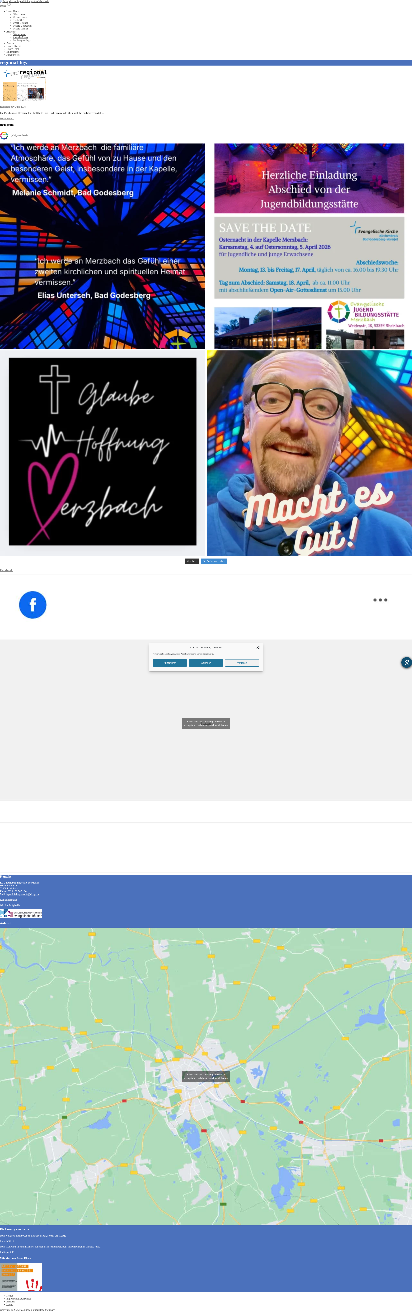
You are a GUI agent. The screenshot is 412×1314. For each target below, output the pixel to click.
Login (9, 1304)
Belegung (11, 31)
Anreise (10, 43)
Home (9, 1295)
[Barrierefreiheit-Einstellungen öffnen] (406, 662)
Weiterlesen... (7, 118)
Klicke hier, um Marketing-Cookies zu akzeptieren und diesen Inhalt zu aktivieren (206, 723)
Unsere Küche (13, 46)
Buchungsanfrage (22, 40)
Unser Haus (12, 11)
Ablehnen (206, 662)
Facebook (6, 570)
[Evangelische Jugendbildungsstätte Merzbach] (24, 1)
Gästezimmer (19, 14)
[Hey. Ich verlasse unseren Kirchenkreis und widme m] (309, 453)
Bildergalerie (12, 51)
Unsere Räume (20, 17)
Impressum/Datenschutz (18, 1298)
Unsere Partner (20, 28)
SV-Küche (18, 20)
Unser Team (12, 49)
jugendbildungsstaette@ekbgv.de (22, 894)
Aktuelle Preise (20, 37)
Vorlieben (242, 662)
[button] (257, 647)
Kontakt (10, 1301)
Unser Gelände (20, 22)
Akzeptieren (170, 662)
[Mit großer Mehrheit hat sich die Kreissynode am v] (102, 453)
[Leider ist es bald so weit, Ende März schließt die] (309, 246)
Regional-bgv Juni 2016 (13, 106)
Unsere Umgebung (22, 25)
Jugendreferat (13, 54)
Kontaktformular (8, 899)
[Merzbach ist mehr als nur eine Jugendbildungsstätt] (102, 246)
